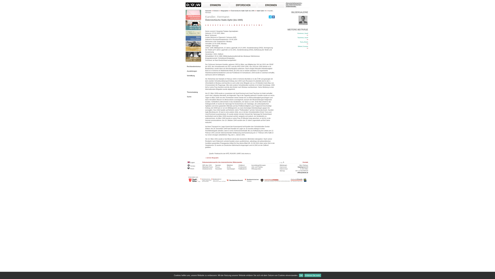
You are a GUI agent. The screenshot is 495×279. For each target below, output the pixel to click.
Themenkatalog (192, 92)
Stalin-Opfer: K (261, 10)
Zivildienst (241, 165)
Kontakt (305, 162)
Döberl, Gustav (303, 46)
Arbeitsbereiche (207, 169)
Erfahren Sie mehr (312, 275)
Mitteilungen (283, 165)
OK (301, 275)
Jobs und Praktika (257, 167)
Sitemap (282, 171)
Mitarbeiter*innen (207, 167)
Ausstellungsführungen (258, 165)
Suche (189, 97)
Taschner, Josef (303, 37)
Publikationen (242, 169)
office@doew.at (302, 172)
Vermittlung (191, 76)
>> (307, 35)
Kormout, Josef (303, 33)
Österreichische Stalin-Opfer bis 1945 (242, 10)
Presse (217, 167)
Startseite (208, 10)
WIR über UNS (207, 165)
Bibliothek (230, 165)
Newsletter (218, 169)
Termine (192, 166)
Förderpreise (242, 167)
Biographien (224, 10)
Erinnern (216, 10)
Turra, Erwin (304, 42)
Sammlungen (231, 169)
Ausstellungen (192, 71)
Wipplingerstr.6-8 (303, 167)
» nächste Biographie (212, 157)
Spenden (218, 165)
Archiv (229, 167)
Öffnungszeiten (256, 169)
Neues (192, 168)
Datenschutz (284, 169)
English (192, 162)
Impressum (283, 167)
